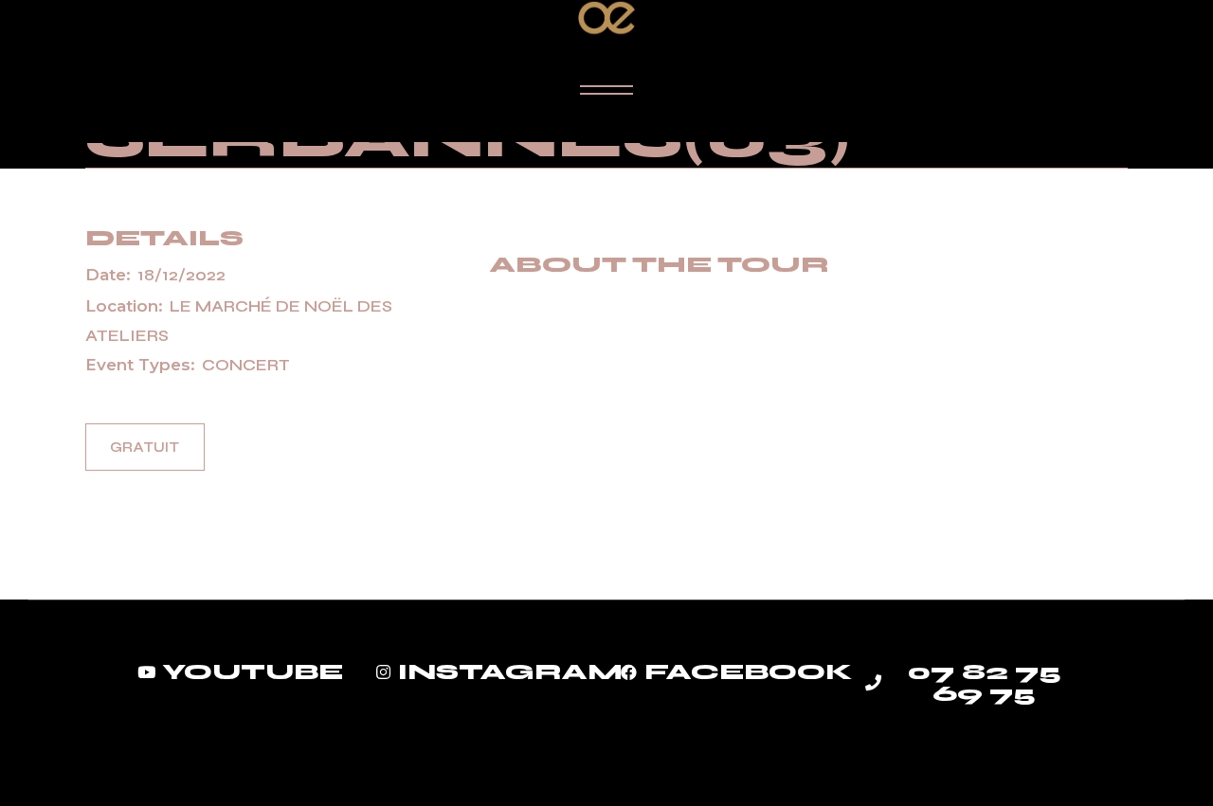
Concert (246, 365)
